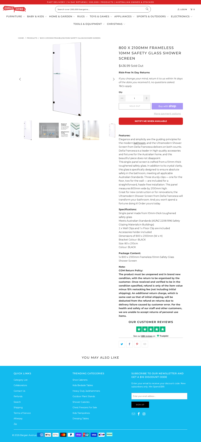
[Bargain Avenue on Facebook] (139, 414)
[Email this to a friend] (145, 344)
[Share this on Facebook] (129, 344)
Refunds (18, 396)
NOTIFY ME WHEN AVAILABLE (151, 121)
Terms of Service (22, 413)
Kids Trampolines (81, 413)
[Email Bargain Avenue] (133, 414)
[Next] (113, 79)
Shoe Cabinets (80, 380)
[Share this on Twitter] (122, 344)
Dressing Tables (81, 418)
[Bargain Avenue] (14, 9)
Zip (15, 424)
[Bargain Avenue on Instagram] (144, 414)
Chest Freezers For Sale (85, 407)
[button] (15, 17)
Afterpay (18, 418)
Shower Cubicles (81, 402)
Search (17, 402)
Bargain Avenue (28, 435)
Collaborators (20, 385)
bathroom (140, 143)
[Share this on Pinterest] (137, 344)
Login (183, 9)
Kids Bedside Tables (83, 385)
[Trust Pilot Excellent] (151, 329)
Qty (120, 92)
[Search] (147, 9)
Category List (21, 380)
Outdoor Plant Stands (84, 396)
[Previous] (20, 79)
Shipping (18, 407)
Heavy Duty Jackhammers (86, 391)
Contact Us (19, 391)
